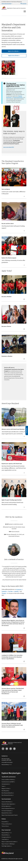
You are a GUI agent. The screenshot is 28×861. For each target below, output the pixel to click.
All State (6, 806)
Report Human (8, 843)
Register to (5, 788)
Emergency (6, 837)
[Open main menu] (24, 11)
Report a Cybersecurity (9, 841)
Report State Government (9, 815)
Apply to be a (13, 51)
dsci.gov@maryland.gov (7, 762)
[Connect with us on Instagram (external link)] (3, 748)
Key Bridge (6, 846)
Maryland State (6, 813)
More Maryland (7, 793)
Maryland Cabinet (8, 804)
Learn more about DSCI (8, 147)
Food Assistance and (8, 781)
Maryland (5, 835)
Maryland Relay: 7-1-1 (7, 764)
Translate (24, 3)
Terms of (5, 826)
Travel (5, 839)
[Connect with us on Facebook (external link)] (10, 748)
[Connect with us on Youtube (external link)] (6, 748)
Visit (5, 790)
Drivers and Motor (8, 779)
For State (6, 810)
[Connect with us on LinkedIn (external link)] (14, 748)
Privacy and (6, 824)
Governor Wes (6, 801)
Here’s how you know (6, 3)
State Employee (8, 808)
